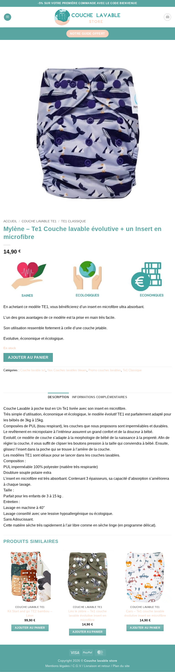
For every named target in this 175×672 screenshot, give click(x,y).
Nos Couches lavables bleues (67, 370)
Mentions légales (57, 666)
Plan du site (121, 666)
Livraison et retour (97, 666)
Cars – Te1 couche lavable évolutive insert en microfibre (145, 613)
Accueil (10, 221)
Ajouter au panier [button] (30, 627)
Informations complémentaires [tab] (99, 397)
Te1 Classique (73, 221)
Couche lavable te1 (39, 221)
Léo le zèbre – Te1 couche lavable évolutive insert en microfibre (87, 615)
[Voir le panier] (167, 17)
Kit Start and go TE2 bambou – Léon (30, 613)
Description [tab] (58, 397)
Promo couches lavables (104, 370)
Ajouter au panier (28, 357)
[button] (7, 17)
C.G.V (76, 666)
